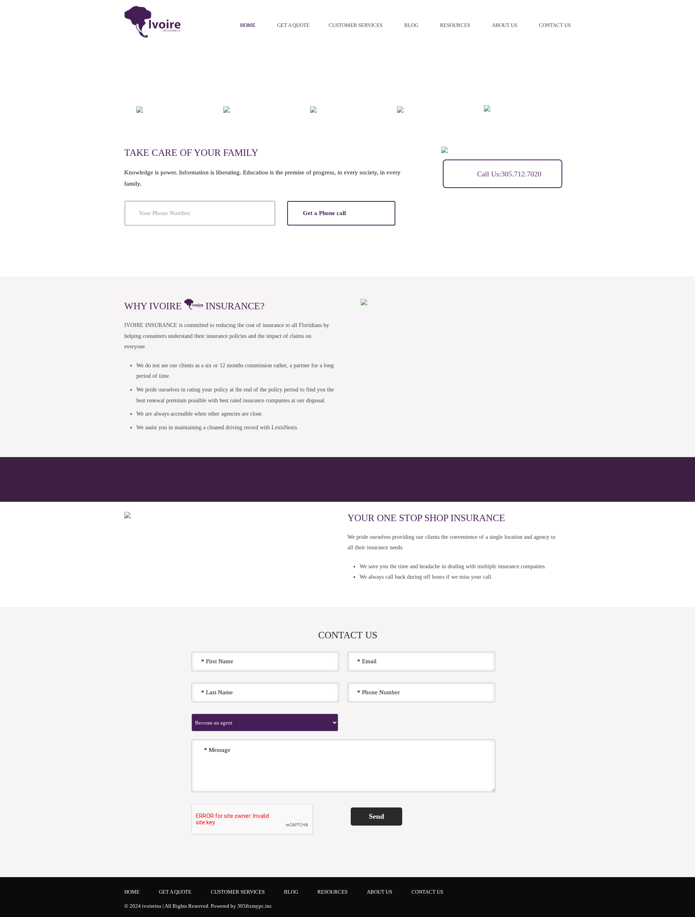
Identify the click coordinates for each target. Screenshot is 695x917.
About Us (504, 25)
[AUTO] (148, 109)
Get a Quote (293, 25)
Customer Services (355, 25)
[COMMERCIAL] (523, 114)
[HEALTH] (413, 109)
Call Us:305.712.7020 (508, 174)
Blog (411, 25)
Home (247, 25)
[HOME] (236, 109)
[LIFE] (320, 109)
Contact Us (555, 25)
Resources (455, 25)
